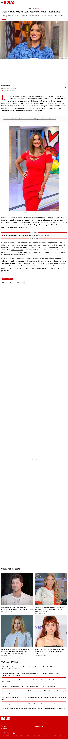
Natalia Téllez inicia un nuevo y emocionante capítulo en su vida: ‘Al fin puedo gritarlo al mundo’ (49, 651)
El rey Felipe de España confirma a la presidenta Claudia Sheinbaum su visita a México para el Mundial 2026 (31, 681)
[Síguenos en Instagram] (8, 733)
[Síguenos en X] (5, 733)
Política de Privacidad (40, 736)
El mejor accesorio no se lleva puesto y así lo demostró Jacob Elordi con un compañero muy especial (33, 708)
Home (30, 8)
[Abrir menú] (2, 2)
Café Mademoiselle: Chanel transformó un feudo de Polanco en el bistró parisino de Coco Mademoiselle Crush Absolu (30, 668)
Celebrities (36, 8)
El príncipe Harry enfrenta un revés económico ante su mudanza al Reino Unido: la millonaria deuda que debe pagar (34, 692)
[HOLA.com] (34, 718)
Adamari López (8, 111)
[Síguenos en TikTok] (14, 733)
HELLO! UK (4, 728)
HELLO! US (38, 725)
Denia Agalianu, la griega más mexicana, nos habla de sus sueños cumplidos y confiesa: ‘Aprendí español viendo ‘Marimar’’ (15, 651)
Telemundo (19, 282)
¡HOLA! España (5, 725)
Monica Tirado (6, 85)
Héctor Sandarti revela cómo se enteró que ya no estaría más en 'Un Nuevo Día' (27, 235)
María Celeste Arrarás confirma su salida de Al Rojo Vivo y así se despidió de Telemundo (29, 119)
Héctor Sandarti (17, 250)
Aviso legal (6, 736)
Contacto (56, 736)
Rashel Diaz (7, 282)
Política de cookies (21, 736)
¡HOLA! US (3, 726)
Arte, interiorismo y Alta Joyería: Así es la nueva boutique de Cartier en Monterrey (28, 686)
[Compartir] (65, 88)
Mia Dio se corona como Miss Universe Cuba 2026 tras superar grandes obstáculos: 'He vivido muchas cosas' (34, 698)
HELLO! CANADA (39, 726)
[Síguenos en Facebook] (2, 733)
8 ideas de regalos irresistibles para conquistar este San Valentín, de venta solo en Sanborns (31, 704)
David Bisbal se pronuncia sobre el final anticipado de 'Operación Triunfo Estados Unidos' (17, 608)
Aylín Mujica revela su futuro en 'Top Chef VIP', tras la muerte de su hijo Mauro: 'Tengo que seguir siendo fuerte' (50, 609)
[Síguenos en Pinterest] (11, 733)
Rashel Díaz (58, 96)
